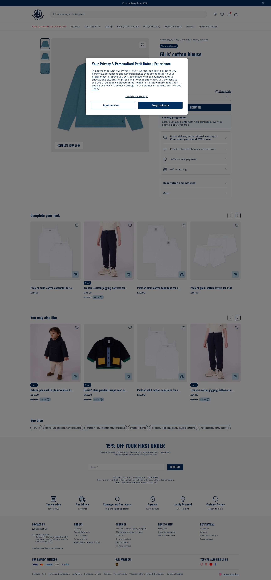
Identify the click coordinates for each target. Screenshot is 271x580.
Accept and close (160, 105)
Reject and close (111, 105)
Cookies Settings (136, 96)
